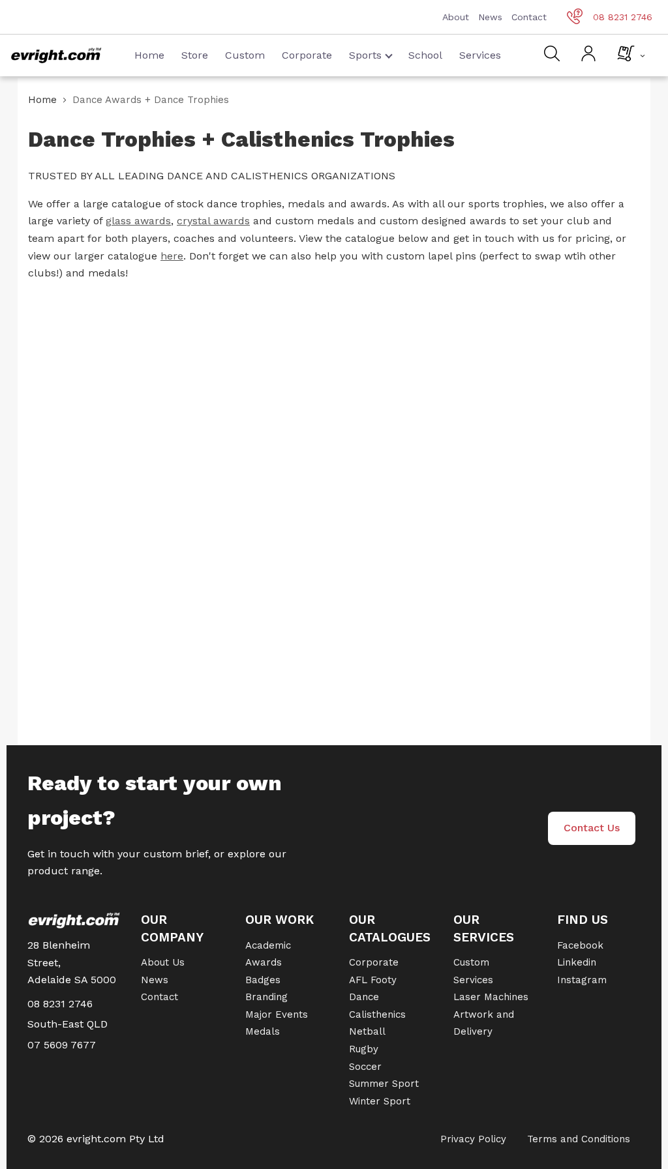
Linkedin (576, 962)
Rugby (363, 1049)
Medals (262, 1031)
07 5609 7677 (61, 1045)
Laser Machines (490, 997)
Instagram (582, 980)
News (490, 17)
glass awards (138, 221)
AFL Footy (373, 980)
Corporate (307, 55)
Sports (365, 55)
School (425, 55)
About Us (163, 962)
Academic (268, 945)
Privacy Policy (473, 1139)
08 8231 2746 (622, 17)
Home (149, 55)
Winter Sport (379, 1101)
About (455, 17)
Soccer (365, 1067)
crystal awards (213, 221)
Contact (529, 17)
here (171, 256)
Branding (266, 997)
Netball (367, 1031)
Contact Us (592, 827)
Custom (245, 55)
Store (194, 55)
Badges (263, 980)
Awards (263, 962)
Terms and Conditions (578, 1139)
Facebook (580, 945)
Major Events (276, 1014)
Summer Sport (384, 1083)
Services (480, 55)
